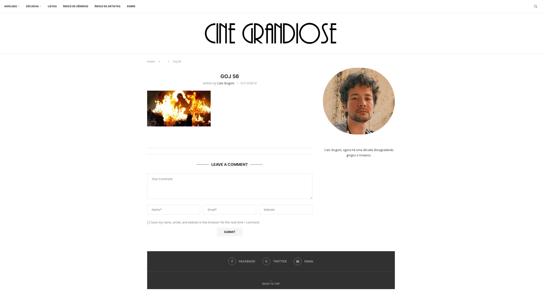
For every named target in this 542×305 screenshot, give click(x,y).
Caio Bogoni (225, 83)
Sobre (131, 6)
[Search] (536, 6)
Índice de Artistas (107, 6)
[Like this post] (234, 142)
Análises (10, 6)
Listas (52, 6)
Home (151, 61)
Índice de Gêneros (75, 6)
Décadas (32, 6)
